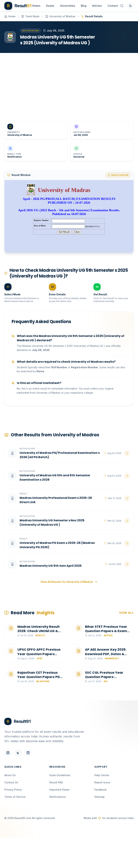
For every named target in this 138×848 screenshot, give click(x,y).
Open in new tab (119, 175)
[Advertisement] (69, 84)
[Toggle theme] (130, 6)
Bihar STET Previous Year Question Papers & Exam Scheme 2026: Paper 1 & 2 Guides (106, 633)
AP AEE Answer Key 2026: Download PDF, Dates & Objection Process (105, 654)
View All (126, 612)
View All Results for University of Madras (67, 581)
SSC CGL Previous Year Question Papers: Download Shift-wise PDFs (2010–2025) (107, 679)
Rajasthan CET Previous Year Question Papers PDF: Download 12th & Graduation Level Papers (40, 679)
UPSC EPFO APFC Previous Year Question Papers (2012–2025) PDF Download (39, 656)
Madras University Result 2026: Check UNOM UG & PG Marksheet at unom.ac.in (38, 633)
